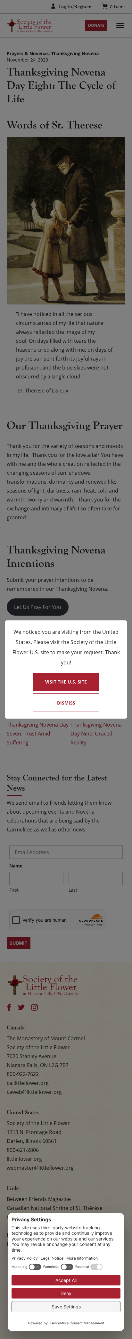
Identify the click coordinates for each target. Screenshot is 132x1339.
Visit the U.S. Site (66, 682)
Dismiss (66, 703)
